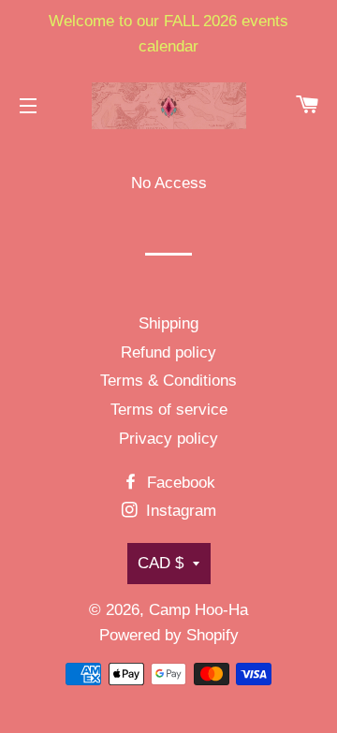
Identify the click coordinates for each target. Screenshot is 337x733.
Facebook (178, 482)
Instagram (178, 511)
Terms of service (168, 409)
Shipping (168, 323)
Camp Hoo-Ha (198, 610)
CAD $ (160, 563)
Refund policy (168, 352)
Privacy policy (168, 438)
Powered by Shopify (169, 635)
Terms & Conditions (168, 380)
